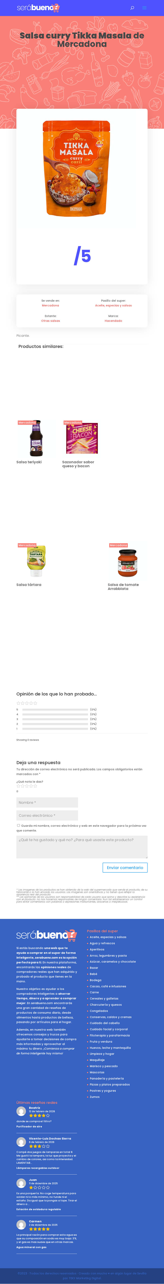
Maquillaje (97, 1060)
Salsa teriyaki (29, 461)
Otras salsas (50, 321)
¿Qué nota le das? (29, 782)
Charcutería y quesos (106, 1005)
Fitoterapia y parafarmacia (110, 1035)
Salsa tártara (28, 584)
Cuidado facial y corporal (109, 1029)
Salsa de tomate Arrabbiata (123, 586)
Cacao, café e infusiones (108, 986)
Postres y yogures (103, 1091)
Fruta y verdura (101, 1042)
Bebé (93, 974)
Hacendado (113, 321)
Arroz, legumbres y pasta (108, 956)
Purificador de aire (29, 1126)
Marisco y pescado (104, 1066)
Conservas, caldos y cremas (111, 1017)
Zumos (95, 1097)
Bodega (95, 980)
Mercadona (82, 44)
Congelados (99, 1011)
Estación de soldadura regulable (38, 1209)
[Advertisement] (82, 79)
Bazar (94, 968)
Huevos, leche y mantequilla (110, 1048)
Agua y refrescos (102, 943)
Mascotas (97, 1072)
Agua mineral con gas (31, 1247)
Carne (94, 992)
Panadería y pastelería (107, 1079)
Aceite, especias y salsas (113, 305)
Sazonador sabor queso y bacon (78, 463)
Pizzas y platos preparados (110, 1084)
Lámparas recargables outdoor (37, 1168)
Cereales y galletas (104, 999)
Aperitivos (97, 949)
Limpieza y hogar (102, 1054)
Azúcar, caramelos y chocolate (113, 962)
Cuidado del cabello (105, 1023)
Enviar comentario (125, 867)
